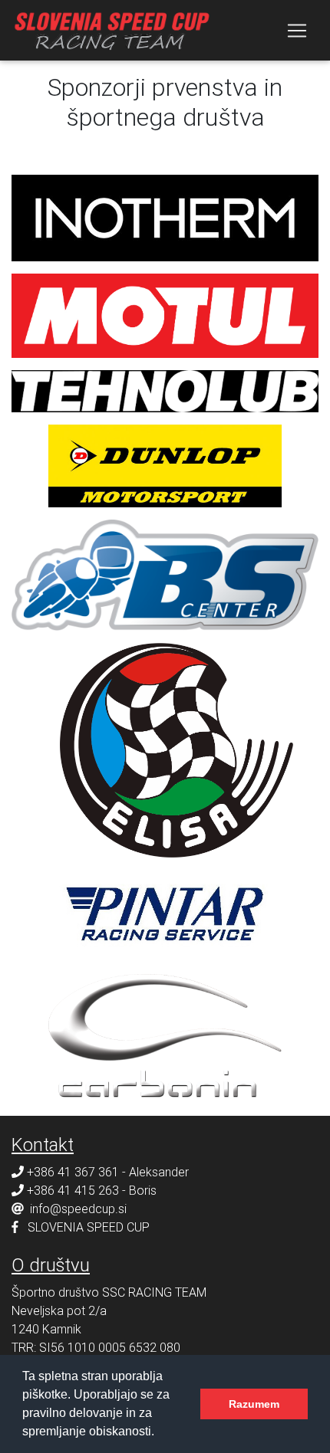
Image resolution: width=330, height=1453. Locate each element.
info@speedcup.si (78, 1208)
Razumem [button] (254, 1404)
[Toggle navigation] (297, 30)
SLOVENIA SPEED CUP (89, 1227)
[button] (159, 1433)
